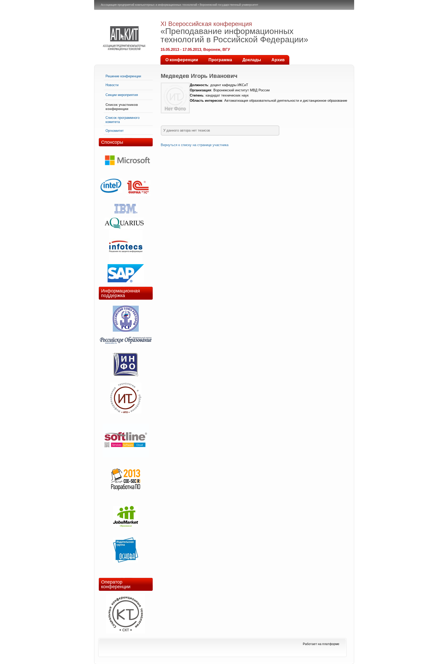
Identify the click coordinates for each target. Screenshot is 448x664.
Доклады (251, 60)
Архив (278, 60)
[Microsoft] (127, 170)
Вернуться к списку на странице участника (194, 145)
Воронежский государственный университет (229, 4)
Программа (220, 60)
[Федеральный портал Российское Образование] (126, 340)
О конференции (181, 60)
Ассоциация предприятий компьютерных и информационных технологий (149, 4)
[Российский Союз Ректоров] (126, 319)
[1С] (138, 188)
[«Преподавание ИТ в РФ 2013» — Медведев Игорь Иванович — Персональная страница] (124, 38)
